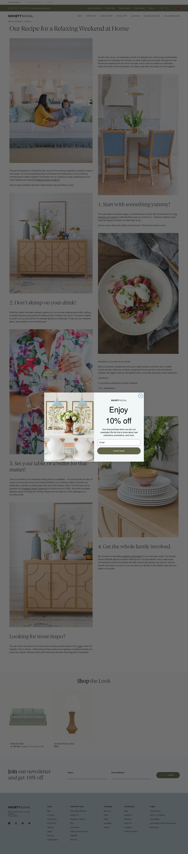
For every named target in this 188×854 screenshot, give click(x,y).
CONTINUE (119, 451)
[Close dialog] (140, 396)
